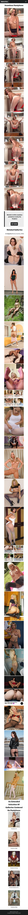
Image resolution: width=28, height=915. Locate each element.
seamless (18, 233)
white (22, 233)
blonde (14, 233)
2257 (20, 913)
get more (14, 224)
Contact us (9, 913)
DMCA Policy (15, 913)
